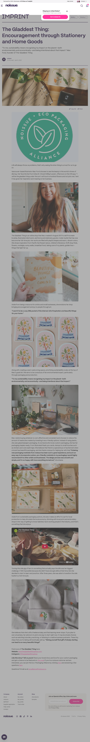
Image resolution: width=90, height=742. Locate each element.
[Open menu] (2, 5)
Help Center (70, 1)
